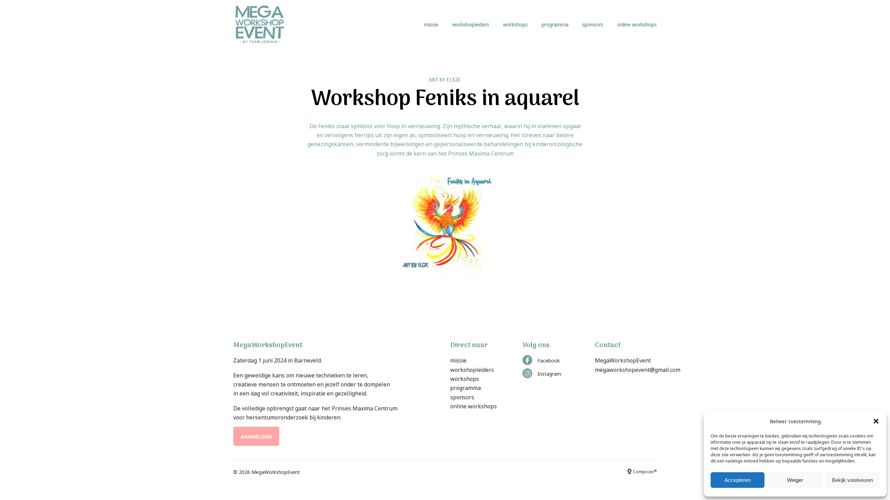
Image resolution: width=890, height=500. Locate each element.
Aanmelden (256, 436)
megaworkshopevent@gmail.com (637, 369)
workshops (515, 24)
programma (555, 24)
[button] (876, 421)
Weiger (795, 480)
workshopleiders (470, 24)
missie (431, 24)
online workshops (637, 24)
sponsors (592, 24)
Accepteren (738, 480)
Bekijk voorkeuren (852, 480)
